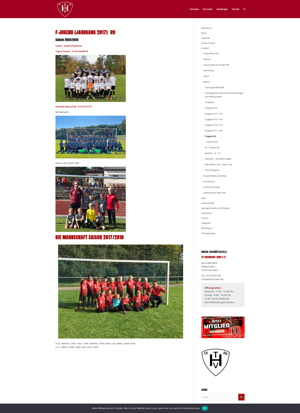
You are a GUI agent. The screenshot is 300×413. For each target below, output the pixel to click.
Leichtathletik (207, 203)
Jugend (206, 81)
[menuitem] (244, 9)
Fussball (205, 48)
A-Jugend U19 (211, 107)
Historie (207, 59)
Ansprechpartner (211, 53)
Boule (204, 33)
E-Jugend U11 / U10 (213, 130)
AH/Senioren (209, 181)
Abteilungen (222, 9)
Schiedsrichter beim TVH (214, 192)
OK (204, 408)
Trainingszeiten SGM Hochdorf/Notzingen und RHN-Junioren (224, 95)
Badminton (206, 28)
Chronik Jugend (212, 170)
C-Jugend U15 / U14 (213, 119)
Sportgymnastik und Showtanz (215, 208)
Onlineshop (208, 70)
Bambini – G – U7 (212, 153)
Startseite (194, 9)
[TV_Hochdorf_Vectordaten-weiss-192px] (65, 10)
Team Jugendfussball (214, 87)
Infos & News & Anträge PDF (216, 64)
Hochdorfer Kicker (211, 187)
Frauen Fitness (208, 43)
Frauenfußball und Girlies (215, 175)
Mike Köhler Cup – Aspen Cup (218, 164)
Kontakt (235, 9)
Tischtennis (206, 213)
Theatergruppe (208, 233)
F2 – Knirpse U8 (212, 147)
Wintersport (207, 228)
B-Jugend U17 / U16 (213, 113)
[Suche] (244, 9)
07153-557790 (213, 275)
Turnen (204, 218)
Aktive (206, 76)
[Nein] (296, 408)
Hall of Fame (212, 141)
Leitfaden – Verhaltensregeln (218, 158)
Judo (203, 198)
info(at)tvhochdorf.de (212, 279)
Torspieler (209, 102)
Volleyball (205, 223)
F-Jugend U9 (210, 136)
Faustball (205, 38)
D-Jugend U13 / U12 (214, 125)
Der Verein (207, 9)
